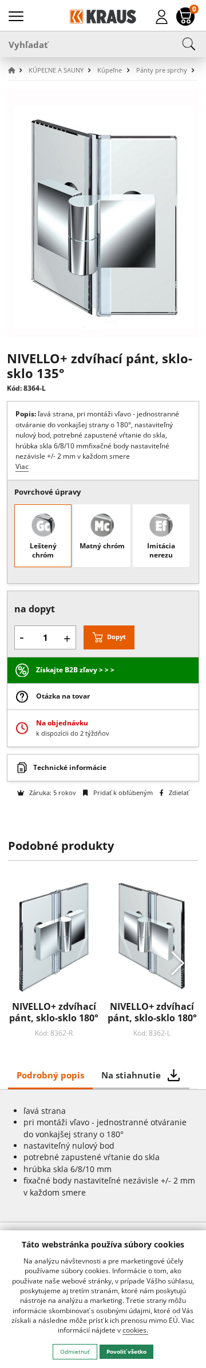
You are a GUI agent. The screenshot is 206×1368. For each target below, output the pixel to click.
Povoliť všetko (126, 1351)
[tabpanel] (103, 1155)
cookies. (135, 1330)
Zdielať (178, 792)
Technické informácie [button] (69, 767)
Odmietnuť (75, 1351)
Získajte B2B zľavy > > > (75, 670)
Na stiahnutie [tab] (131, 1075)
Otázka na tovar (63, 696)
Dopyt (116, 636)
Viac (22, 466)
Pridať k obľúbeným (122, 792)
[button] (17, 70)
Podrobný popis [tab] (50, 1075)
